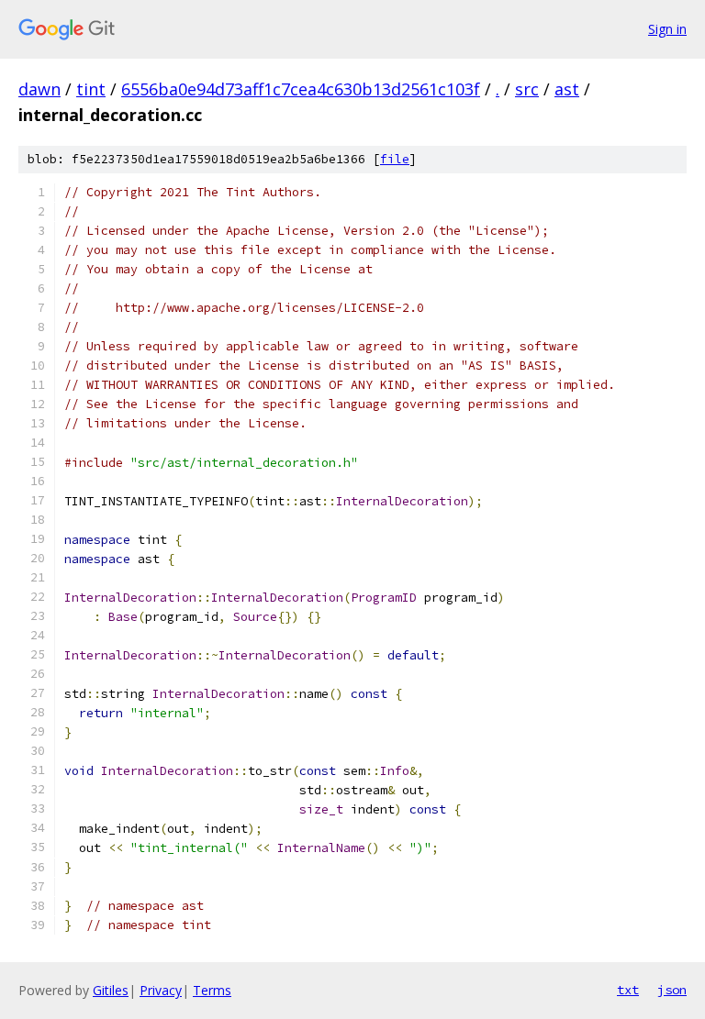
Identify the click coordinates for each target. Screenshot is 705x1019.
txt (628, 989)
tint (91, 89)
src (527, 89)
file (394, 159)
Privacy (161, 990)
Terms (212, 990)
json (672, 989)
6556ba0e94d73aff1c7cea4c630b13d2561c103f (300, 89)
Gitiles (111, 990)
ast (566, 89)
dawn (39, 89)
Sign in (667, 29)
